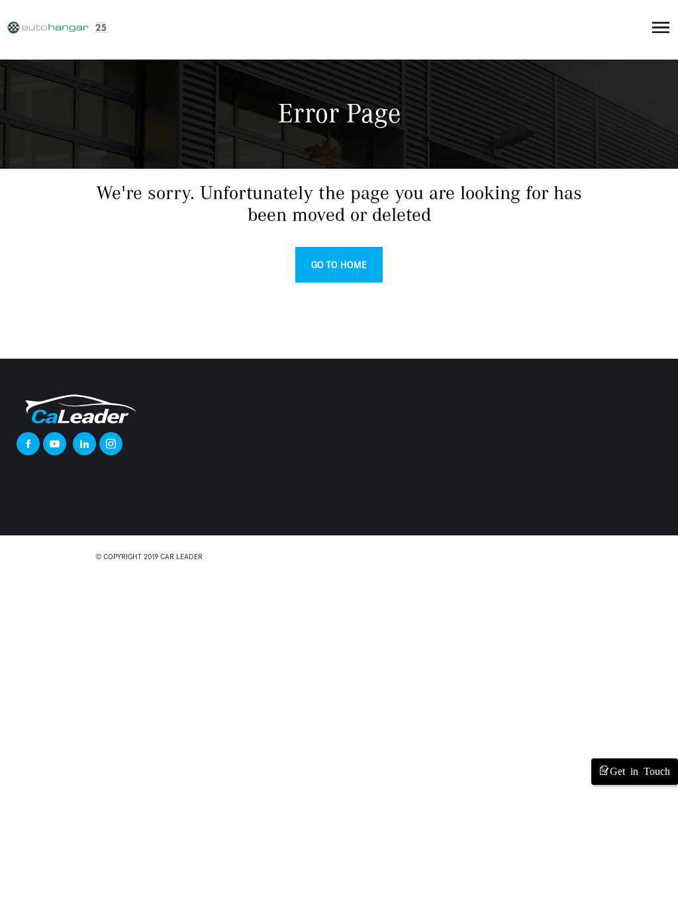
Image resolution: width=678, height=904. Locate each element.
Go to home (339, 265)
